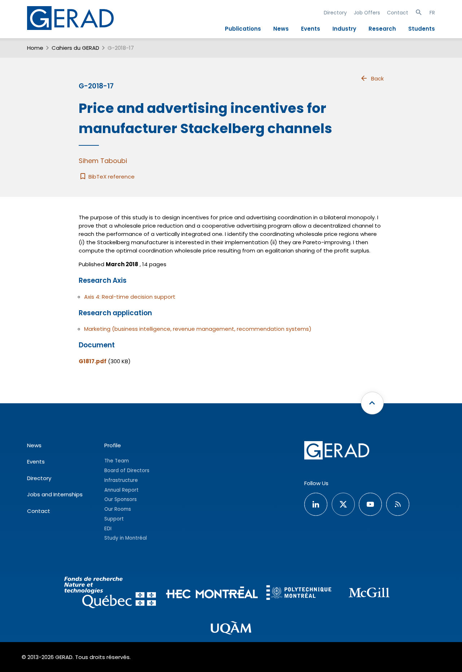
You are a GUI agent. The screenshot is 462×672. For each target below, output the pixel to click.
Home (35, 48)
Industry (344, 28)
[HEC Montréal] (212, 593)
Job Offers (367, 12)
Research (382, 28)
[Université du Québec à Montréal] (231, 629)
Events (310, 28)
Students (421, 28)
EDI (108, 528)
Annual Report (121, 490)
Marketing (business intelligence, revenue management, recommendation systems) (197, 329)
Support (114, 518)
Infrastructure (121, 480)
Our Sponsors (120, 499)
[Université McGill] (369, 593)
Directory (335, 12)
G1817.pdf (92, 361)
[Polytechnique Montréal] (299, 593)
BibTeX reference (111, 176)
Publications (243, 28)
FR (432, 12)
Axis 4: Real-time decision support (129, 296)
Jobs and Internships (55, 494)
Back (377, 78)
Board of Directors (126, 470)
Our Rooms (117, 509)
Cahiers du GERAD (75, 48)
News (281, 28)
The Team (116, 460)
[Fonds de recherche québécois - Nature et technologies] (110, 593)
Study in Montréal (125, 538)
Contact (397, 12)
